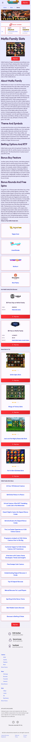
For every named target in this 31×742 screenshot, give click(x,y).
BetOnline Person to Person (15, 495)
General (5, 681)
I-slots (4, 693)
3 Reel (4, 691)
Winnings (5, 674)
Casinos (3, 654)
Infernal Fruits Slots (25, 31)
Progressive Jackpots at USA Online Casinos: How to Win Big (15, 539)
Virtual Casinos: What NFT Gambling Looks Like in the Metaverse (15, 504)
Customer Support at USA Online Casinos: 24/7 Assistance (15, 548)
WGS (4, 657)
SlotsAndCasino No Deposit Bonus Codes (15, 522)
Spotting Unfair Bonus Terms (15, 599)
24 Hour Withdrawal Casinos (15, 486)
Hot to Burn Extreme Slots (15, 470)
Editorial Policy (17, 736)
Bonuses (5, 676)
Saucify (5, 659)
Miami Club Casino (16, 309)
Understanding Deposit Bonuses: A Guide (15, 574)
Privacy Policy (25, 736)
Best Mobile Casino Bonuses (15, 608)
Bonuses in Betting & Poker (15, 616)
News (2, 671)
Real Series (6, 698)
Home (5, 7)
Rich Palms (15, 283)
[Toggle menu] (2, 2)
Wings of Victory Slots (15, 407)
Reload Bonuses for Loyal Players (15, 590)
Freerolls (5, 679)
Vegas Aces (15, 234)
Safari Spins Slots (15, 375)
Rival (4, 664)
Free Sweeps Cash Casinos (15, 564)
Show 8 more (4, 684)
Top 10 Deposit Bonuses (15, 581)
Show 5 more (4, 667)
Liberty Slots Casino (17, 340)
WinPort (15, 266)
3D (4, 695)
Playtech (5, 662)
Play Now (25, 2)
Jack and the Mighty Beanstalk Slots (15, 438)
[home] (12, 4)
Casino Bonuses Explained (5, 736)
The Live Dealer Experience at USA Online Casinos (15, 530)
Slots (11, 7)
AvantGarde (15, 250)
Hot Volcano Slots (10, 31)
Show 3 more (4, 700)
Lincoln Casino (25, 340)
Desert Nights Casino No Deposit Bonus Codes (15, 513)
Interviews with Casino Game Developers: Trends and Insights (15, 557)
